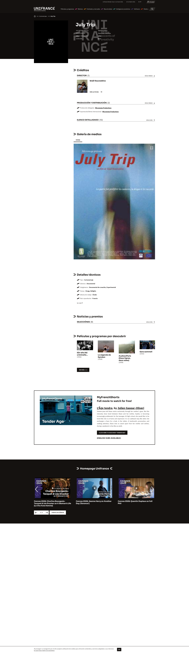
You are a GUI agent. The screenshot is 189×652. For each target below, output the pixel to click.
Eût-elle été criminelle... (82, 354)
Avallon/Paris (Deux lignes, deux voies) (125, 358)
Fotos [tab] (78, 140)
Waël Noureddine (102, 30)
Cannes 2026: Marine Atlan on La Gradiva (136, 501)
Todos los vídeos (57, 512)
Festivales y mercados (93, 9)
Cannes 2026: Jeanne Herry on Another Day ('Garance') (52, 502)
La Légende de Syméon (104, 356)
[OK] (119, 649)
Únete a (146, 9)
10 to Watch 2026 (130, 2)
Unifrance (137, 9)
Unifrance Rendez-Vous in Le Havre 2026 (113, 2)
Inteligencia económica (123, 9)
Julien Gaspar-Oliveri (131, 408)
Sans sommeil (146, 352)
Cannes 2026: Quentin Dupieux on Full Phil (93, 502)
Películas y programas (67, 9)
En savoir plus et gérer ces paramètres (44, 650)
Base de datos (108, 9)
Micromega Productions (104, 33)
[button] (151, 148)
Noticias (80, 9)
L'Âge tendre (104, 408)
